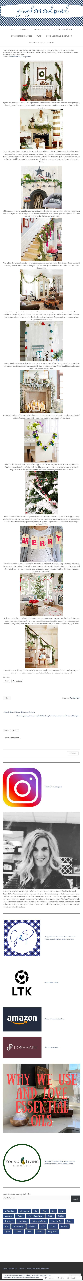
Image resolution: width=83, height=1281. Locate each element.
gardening (8, 1216)
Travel (29, 1231)
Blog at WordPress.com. (10, 1269)
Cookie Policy (35, 1277)
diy (36, 1211)
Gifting (20, 1216)
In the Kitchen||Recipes (21, 36)
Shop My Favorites (41, 29)
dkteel (28, 56)
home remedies (56, 1221)
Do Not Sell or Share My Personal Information (34, 1269)
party (43, 1226)
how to (69, 1221)
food (61, 1211)
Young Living (52, 1231)
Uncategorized (75, 698)
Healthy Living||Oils (63, 29)
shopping (64, 1226)
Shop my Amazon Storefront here (54, 1019)
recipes (53, 1226)
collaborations (9, 1211)
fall (53, 1211)
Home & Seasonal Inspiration (59, 36)
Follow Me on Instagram (53, 787)
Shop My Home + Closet (51, 982)
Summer (18, 1231)
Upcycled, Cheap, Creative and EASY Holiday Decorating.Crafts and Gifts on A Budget (47, 716)
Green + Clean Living (35, 1216)
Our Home (24, 29)
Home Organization (39, 1221)
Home (13, 29)
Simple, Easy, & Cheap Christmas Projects (20, 712)
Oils (6, 1226)
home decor (9, 1221)
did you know (24, 1211)
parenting (32, 1226)
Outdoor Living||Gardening (41, 43)
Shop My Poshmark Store (52, 1047)
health (50, 1216)
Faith (39, 36)
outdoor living (18, 1226)
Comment (72, 753)
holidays (61, 1216)
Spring (7, 1231)
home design (23, 1221)
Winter (40, 1231)
